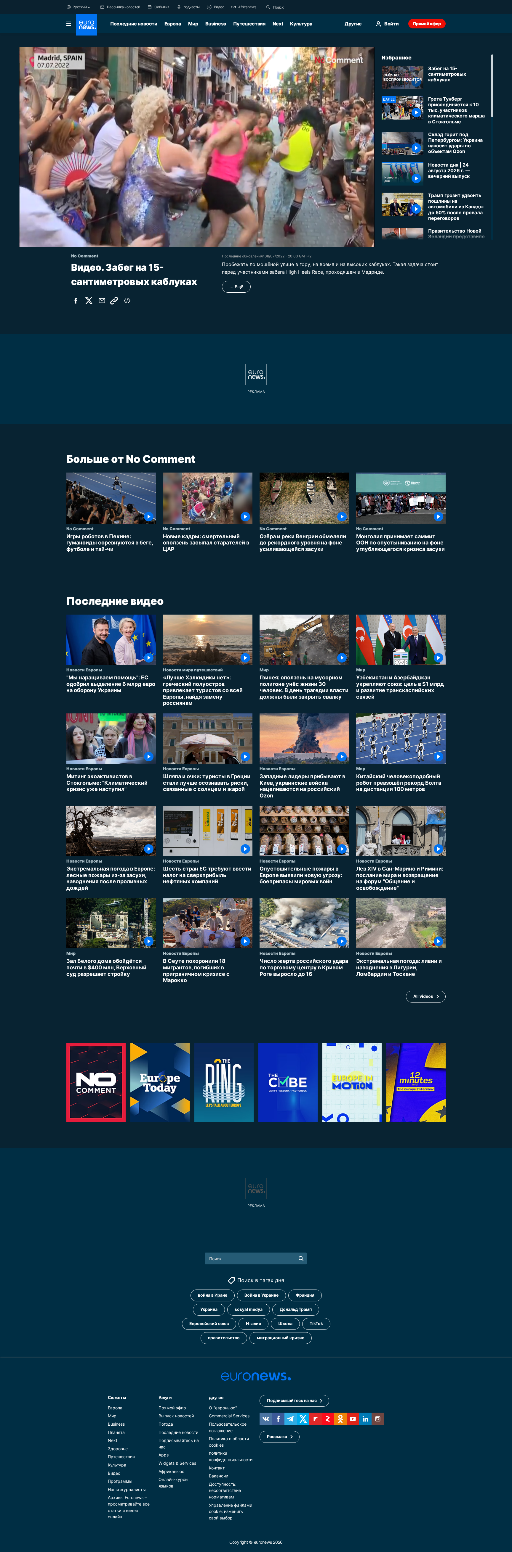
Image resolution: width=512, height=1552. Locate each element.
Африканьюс (171, 1471)
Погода (166, 1424)
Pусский (80, 7)
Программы (120, 1481)
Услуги (165, 1397)
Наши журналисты (127, 1489)
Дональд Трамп (296, 1309)
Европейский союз (209, 1323)
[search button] (268, 7)
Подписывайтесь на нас (292, 1400)
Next (278, 24)
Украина (208, 1309)
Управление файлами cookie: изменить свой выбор (230, 1511)
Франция (305, 1295)
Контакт (217, 1467)
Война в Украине (261, 1295)
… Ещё (236, 286)
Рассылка (277, 1436)
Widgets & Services (177, 1463)
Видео (114, 1472)
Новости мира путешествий (193, 669)
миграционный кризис (280, 1337)
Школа (285, 1323)
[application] (197, 147)
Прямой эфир (427, 23)
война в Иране (212, 1295)
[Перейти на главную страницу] (86, 25)
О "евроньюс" (223, 1407)
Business (215, 24)
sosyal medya (249, 1309)
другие (216, 1397)
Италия (253, 1323)
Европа (172, 24)
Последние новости (133, 24)
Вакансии (218, 1475)
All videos (423, 996)
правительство (224, 1337)
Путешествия (249, 24)
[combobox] (298, 7)
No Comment (80, 528)
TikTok (316, 1323)
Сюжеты (117, 1397)
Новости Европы (84, 669)
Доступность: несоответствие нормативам (225, 1490)
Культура (301, 24)
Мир (193, 24)
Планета (116, 1432)
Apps (164, 1454)
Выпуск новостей (176, 1415)
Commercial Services (229, 1415)
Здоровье (118, 1448)
